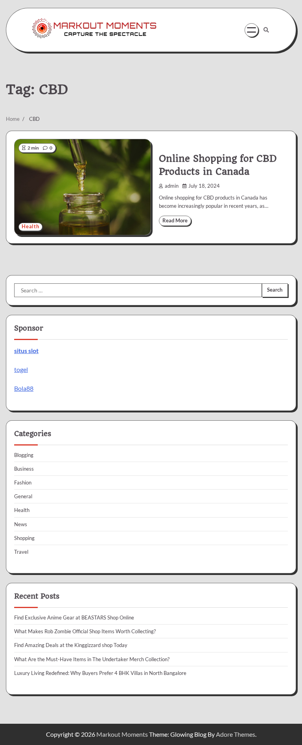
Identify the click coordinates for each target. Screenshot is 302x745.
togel (21, 369)
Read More (175, 221)
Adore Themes (235, 734)
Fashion (22, 482)
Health (30, 226)
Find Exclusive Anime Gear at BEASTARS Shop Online (74, 617)
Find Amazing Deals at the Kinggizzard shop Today (70, 645)
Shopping (24, 538)
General (23, 496)
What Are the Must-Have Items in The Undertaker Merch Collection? (91, 659)
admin (172, 186)
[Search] (266, 30)
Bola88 (23, 388)
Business (24, 469)
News (20, 524)
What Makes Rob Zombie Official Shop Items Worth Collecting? (85, 631)
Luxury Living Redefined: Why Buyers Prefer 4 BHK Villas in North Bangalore (100, 673)
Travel (21, 552)
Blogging (23, 455)
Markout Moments (122, 734)
